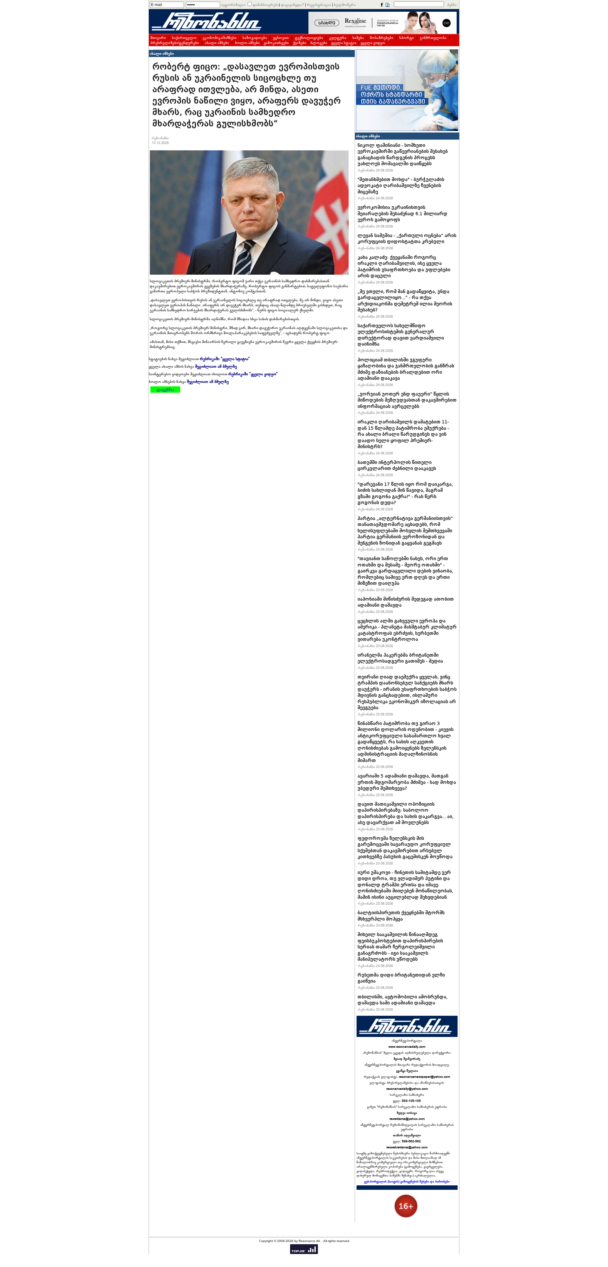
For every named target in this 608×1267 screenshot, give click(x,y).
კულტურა (337, 37)
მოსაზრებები (381, 37)
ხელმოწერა (345, 4)
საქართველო (184, 37)
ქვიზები (299, 42)
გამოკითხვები (276, 42)
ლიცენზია (165, 389)
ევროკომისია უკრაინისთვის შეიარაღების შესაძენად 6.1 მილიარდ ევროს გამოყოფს (402, 213)
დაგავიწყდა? (292, 4)
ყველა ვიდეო (373, 42)
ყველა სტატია (344, 42)
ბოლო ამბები (247, 42)
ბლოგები (318, 42)
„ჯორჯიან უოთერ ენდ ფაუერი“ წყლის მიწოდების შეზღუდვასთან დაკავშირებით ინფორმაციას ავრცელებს (407, 400)
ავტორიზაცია (233, 4)
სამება (358, 37)
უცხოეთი (281, 37)
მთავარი (158, 37)
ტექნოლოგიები (309, 37)
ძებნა (452, 4)
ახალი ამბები (217, 42)
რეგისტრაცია (319, 4)
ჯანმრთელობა (433, 37)
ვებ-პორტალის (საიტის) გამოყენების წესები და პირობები (407, 1181)
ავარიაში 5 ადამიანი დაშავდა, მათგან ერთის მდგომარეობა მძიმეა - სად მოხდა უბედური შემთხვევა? (407, 782)
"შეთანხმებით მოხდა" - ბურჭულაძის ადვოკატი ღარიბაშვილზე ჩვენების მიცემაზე (401, 185)
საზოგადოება (255, 37)
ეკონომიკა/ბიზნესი (220, 37)
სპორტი (406, 37)
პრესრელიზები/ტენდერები (174, 42)
